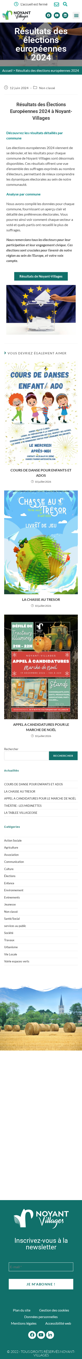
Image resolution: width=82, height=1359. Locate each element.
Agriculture (11, 847)
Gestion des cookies (54, 1310)
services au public (15, 926)
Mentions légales (24, 1323)
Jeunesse (10, 904)
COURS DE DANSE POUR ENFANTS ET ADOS (41, 472)
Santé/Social (12, 918)
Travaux (9, 940)
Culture (9, 869)
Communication (14, 861)
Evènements (12, 897)
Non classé (47, 88)
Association (11, 854)
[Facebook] (48, 15)
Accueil (7, 70)
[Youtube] (57, 15)
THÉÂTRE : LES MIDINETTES (23, 805)
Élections (10, 876)
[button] (76, 15)
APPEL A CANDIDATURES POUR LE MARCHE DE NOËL (41, 727)
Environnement (13, 890)
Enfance (9, 883)
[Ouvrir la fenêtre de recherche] (65, 4)
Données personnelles (41, 1317)
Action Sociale (13, 840)
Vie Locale (10, 954)
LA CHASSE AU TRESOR (41, 599)
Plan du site (21, 1310)
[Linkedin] (65, 15)
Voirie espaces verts (16, 961)
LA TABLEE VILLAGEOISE (20, 812)
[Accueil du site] (41, 1219)
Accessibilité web (58, 1323)
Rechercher (11, 749)
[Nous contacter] (56, 4)
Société (8, 933)
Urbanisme (11, 947)
